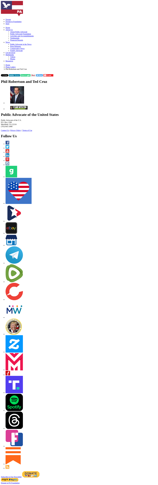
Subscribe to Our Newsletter (11, 477)
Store (7, 24)
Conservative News (17, 48)
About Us (9, 30)
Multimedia (10, 55)
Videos (12, 57)
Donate (8, 20)
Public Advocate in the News (20, 44)
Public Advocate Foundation (20, 34)
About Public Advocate (18, 32)
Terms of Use (27, 130)
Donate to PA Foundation (10, 483)
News (8, 42)
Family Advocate (16, 51)
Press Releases (15, 46)
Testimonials (14, 38)
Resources (9, 61)
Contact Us (5, 130)
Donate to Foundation (14, 22)
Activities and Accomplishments (22, 36)
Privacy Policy (15, 130)
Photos (12, 59)
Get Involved (10, 53)
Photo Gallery (11, 67)
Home (8, 28)
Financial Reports (16, 40)
